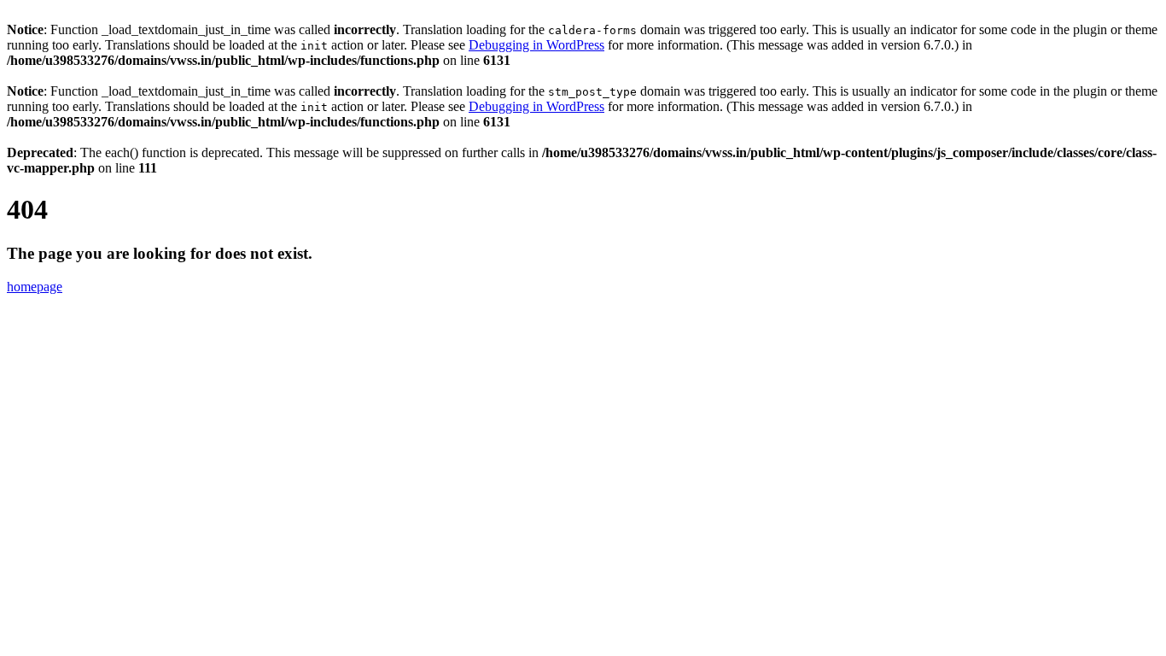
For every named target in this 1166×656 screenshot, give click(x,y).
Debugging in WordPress (536, 45)
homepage (34, 286)
